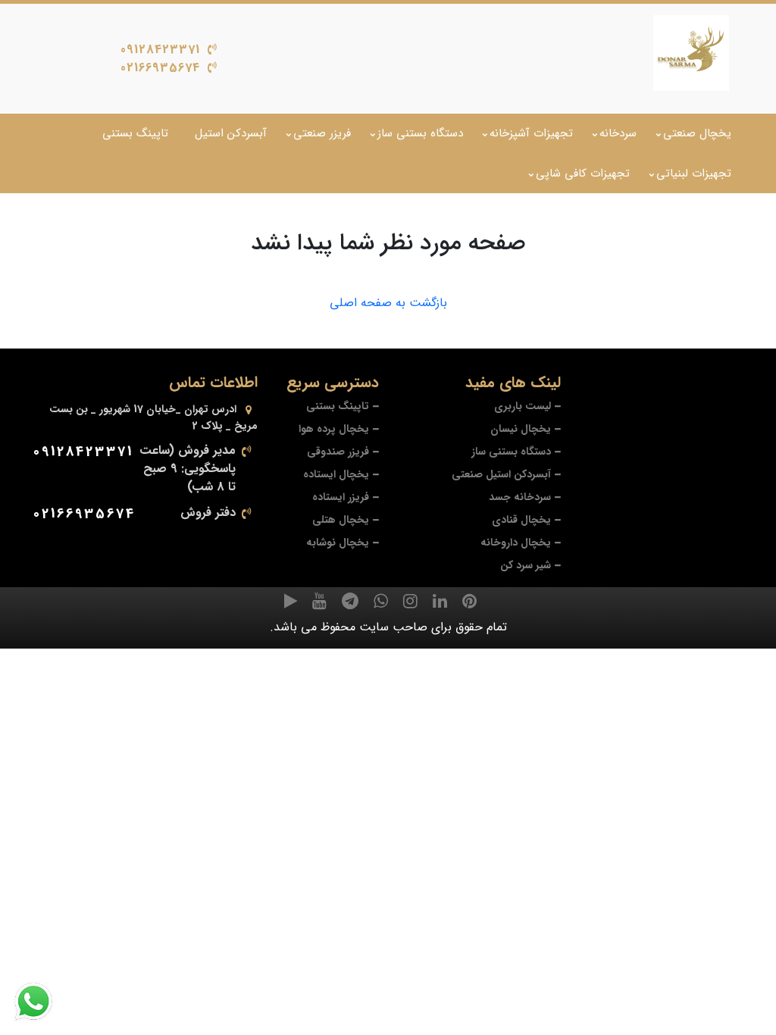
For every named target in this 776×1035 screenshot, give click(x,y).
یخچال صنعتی (697, 133)
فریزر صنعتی (322, 133)
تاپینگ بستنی (135, 133)
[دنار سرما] (691, 53)
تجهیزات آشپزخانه (531, 133)
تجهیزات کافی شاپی (583, 173)
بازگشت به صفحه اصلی (388, 303)
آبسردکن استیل (231, 133)
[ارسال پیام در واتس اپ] (42, 1002)
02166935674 (160, 67)
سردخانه (618, 133)
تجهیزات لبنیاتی (693, 173)
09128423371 (160, 49)
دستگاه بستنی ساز (420, 133)
